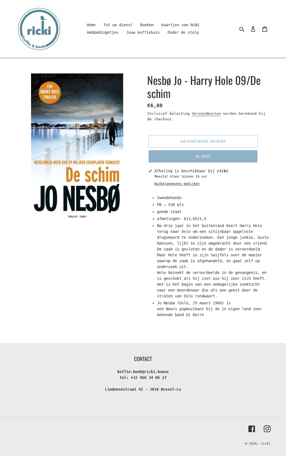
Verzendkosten (206, 113)
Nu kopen (203, 156)
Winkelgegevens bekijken (176, 184)
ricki (266, 443)
